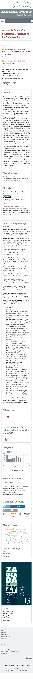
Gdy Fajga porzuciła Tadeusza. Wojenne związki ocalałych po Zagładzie (17, 356)
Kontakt (3, 644)
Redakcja (3, 632)
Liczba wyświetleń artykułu (16, 470)
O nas (2, 630)
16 (22, 397)
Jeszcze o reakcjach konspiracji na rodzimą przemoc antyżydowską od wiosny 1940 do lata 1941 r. (16, 251)
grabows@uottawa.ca (9, 57)
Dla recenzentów (5, 640)
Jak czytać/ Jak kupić (6, 649)
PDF (14, 84)
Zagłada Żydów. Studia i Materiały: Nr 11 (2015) (16, 297)
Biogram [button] (4, 47)
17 (24, 397)
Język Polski (26, 6)
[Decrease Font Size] (24, 3)
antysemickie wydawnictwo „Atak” (12, 180)
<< (3, 307)
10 (12, 397)
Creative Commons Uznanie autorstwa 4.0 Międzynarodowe (13, 201)
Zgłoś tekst (6, 556)
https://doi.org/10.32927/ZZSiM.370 (14, 78)
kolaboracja (25, 178)
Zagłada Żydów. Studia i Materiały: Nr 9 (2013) (15, 245)
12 (15, 397)
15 (20, 397)
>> (15, 307)
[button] (6, 506)
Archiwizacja (4, 653)
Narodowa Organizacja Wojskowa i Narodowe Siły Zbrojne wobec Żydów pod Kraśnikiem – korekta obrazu (16, 231)
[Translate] (27, 3)
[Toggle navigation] (2, 21)
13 (17, 397)
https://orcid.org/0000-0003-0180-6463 (15, 49)
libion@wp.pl (7, 45)
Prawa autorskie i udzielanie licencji (9, 651)
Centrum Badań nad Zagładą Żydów (18, 670)
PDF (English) (7, 84)
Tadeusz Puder (18, 177)
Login (16, 6)
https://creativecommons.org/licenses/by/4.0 (15, 206)
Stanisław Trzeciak (8, 177)
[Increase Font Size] (21, 3)
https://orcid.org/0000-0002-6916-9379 (15, 61)
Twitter (3, 648)
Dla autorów (4, 638)
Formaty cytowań (9, 482)
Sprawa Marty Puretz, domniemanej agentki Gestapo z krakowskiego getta (16, 371)
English (5, 551)
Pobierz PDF (16, 466)
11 (14, 397)
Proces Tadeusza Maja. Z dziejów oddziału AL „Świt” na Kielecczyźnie (17, 384)
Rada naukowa (5, 634)
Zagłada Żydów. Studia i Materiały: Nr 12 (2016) (16, 283)
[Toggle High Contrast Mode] (17, 3)
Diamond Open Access (9, 210)
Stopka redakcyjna (5, 636)
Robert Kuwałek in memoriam (21, 274)
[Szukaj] (32, 21)
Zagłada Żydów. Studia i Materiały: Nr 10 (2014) (16, 275)
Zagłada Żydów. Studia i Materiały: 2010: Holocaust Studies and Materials (17, 337)
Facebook (3, 646)
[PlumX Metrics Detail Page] (8, 417)
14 (19, 397)
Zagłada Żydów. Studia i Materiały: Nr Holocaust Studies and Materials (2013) (15, 261)
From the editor (22, 286)
